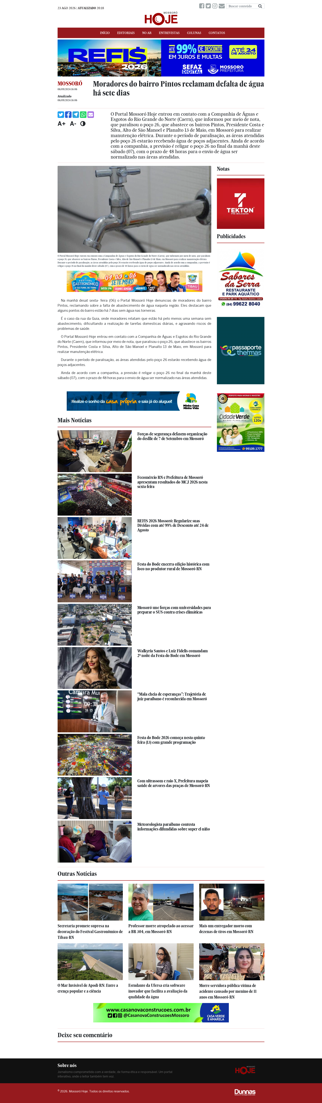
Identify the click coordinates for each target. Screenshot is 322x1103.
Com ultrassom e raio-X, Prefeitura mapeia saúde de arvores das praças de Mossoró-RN (173, 783)
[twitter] (209, 6)
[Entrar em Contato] (222, 6)
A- (73, 123)
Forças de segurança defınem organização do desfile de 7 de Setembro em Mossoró (172, 436)
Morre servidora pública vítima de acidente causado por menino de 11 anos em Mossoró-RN (228, 991)
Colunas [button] (194, 33)
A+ (62, 123)
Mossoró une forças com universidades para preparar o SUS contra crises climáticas (174, 610)
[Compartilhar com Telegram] (75, 114)
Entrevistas (169, 33)
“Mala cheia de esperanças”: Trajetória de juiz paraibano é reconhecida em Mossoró (172, 696)
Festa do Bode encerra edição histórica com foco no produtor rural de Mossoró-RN (173, 566)
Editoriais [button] (126, 33)
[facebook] (202, 6)
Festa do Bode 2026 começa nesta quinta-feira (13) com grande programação (171, 740)
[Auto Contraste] (82, 123)
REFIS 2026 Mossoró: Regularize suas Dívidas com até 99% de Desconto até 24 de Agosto (173, 525)
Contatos (217, 33)
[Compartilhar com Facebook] (68, 114)
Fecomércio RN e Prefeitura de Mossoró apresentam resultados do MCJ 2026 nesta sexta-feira (172, 482)
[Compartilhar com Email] (90, 114)
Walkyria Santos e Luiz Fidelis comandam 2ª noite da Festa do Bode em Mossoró (172, 653)
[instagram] (215, 6)
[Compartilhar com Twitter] (61, 114)
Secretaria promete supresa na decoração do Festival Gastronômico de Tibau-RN (90, 932)
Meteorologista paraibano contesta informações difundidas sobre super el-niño (173, 827)
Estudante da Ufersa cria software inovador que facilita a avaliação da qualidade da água (157, 991)
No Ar (146, 33)
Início (105, 33)
